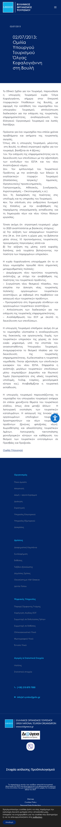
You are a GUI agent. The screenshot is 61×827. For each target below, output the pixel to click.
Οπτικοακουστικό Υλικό (25, 632)
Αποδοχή (9, 822)
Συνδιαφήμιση (21, 554)
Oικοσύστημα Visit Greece (27, 579)
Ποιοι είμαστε (20, 482)
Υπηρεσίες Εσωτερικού (24, 514)
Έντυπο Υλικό (20, 645)
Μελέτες (18, 665)
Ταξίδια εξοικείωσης (23, 566)
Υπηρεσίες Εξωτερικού (24, 520)
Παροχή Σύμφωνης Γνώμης (27, 606)
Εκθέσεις (18, 560)
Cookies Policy (30, 802)
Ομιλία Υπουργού (13, 450)
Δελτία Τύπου (20, 586)
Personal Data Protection (30, 805)
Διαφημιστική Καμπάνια (25, 547)
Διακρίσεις (19, 527)
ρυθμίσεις (37, 817)
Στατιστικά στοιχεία (23, 671)
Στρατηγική (19, 507)
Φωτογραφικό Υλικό (23, 638)
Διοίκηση (18, 501)
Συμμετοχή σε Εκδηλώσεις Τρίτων (30, 619)
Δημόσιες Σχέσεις (22, 573)
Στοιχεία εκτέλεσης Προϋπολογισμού (30, 769)
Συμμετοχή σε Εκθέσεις (25, 625)
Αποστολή (19, 488)
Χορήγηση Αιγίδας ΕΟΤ (25, 612)
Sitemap (30, 799)
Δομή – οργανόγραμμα (25, 494)
